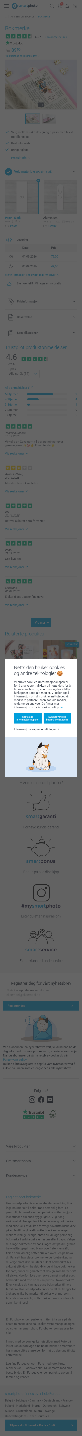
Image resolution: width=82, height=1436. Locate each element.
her (61, 707)
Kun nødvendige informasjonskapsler (57, 718)
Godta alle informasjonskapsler (27, 718)
